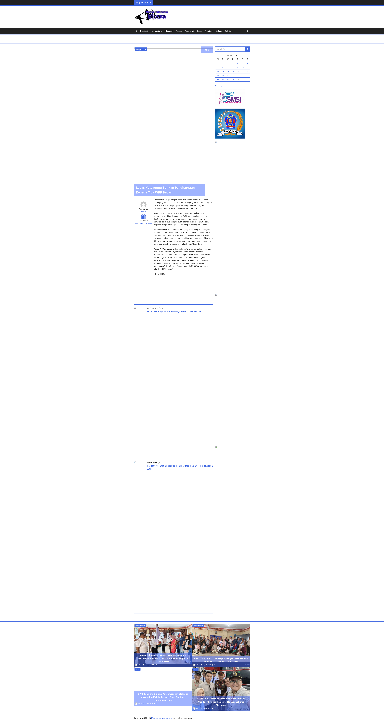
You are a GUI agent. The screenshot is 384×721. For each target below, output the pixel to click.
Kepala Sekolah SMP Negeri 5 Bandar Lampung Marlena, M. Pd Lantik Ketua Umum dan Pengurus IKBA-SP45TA (163, 658)
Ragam (179, 31)
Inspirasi (144, 31)
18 (247, 71)
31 (243, 79)
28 (228, 79)
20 (223, 75)
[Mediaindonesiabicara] (136, 31)
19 (218, 75)
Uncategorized (140, 626)
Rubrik (228, 31)
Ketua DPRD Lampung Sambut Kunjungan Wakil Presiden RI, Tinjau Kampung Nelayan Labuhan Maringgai (221, 701)
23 (237, 75)
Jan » (224, 85)
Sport (199, 31)
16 (237, 71)
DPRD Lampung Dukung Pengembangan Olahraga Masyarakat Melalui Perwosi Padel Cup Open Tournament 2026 (163, 697)
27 (223, 79)
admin (143, 211)
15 (233, 71)
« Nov (217, 85)
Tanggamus (141, 49)
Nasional (169, 31)
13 (223, 71)
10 (243, 67)
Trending (208, 31)
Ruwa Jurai (189, 31)
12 (218, 71)
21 (228, 75)
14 (228, 71)
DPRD (138, 669)
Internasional (156, 31)
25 (247, 75)
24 (243, 75)
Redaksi (219, 31)
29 (233, 79)
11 (247, 67)
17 (243, 71)
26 (218, 79)
